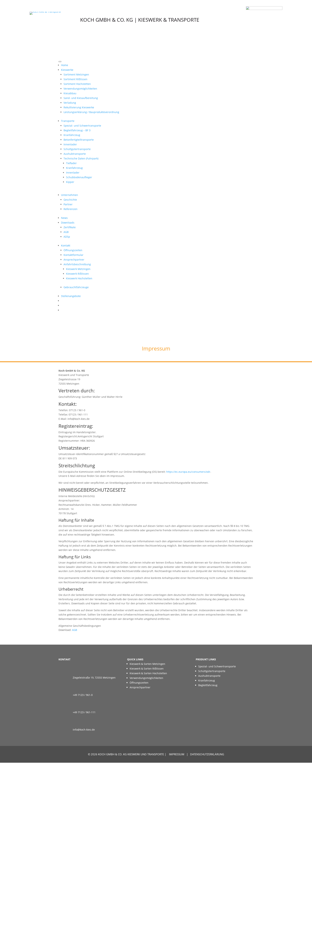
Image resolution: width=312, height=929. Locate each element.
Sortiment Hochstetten (77, 84)
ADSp (67, 236)
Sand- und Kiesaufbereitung (81, 98)
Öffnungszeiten (73, 250)
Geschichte (70, 199)
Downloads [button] (67, 222)
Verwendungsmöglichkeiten (80, 88)
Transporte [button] (67, 121)
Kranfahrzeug (72, 135)
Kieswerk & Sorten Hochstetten (148, 673)
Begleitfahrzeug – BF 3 (77, 130)
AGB (66, 232)
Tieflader (71, 163)
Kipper (70, 182)
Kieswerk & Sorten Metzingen (147, 664)
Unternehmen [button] (69, 195)
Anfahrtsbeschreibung (77, 264)
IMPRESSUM (176, 754)
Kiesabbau (70, 93)
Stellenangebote (71, 296)
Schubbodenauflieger (79, 177)
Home (64, 65)
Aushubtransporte (75, 153)
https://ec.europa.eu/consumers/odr (188, 471)
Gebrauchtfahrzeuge (76, 287)
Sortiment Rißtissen (75, 79)
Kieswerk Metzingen (78, 269)
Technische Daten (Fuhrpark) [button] (81, 158)
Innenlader (70, 144)
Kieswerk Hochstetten (79, 278)
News (64, 218)
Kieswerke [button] (67, 70)
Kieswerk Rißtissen (77, 273)
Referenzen (70, 209)
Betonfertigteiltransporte (79, 139)
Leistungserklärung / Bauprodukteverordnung (91, 112)
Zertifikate (70, 227)
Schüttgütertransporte (77, 149)
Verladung (70, 102)
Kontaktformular (73, 255)
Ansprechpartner (74, 259)
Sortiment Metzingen (76, 74)
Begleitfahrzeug (207, 685)
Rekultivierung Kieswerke (79, 107)
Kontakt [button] (65, 245)
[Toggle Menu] (59, 61)
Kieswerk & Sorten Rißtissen (147, 668)
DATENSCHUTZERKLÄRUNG (207, 754)
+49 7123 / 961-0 (83, 695)
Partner (68, 204)
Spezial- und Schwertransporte (82, 125)
